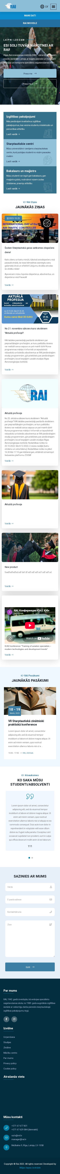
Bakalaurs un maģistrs (21, 171)
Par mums (8, 1058)
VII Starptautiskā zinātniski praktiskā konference (26, 722)
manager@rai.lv (19, 1139)
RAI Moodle (30, 23)
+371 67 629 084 (19, 1129)
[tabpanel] (30, 821)
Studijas (7, 1042)
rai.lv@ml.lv (17, 1135)
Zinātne (7, 1047)
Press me (28, 73)
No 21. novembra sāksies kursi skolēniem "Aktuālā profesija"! (26, 330)
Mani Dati (30, 15)
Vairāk (8, 285)
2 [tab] (32, 858)
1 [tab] (29, 858)
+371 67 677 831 (19, 1125)
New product (11, 567)
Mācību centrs (10, 1053)
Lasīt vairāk (12, 134)
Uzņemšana (9, 1037)
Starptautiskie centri (20, 144)
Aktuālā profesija (13, 413)
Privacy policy (9, 1063)
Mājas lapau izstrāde (30, 1167)
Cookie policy (9, 1068)
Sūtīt (28, 967)
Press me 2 (28, 84)
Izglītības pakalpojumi (20, 116)
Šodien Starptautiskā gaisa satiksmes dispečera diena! (29, 250)
